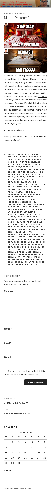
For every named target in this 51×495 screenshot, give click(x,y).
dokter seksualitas (20, 169)
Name (8, 329)
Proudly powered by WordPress (18, 488)
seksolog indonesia (20, 239)
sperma (30, 259)
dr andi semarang (28, 172)
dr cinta (31, 174)
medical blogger (30, 214)
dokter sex (39, 169)
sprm (11, 262)
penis (32, 219)
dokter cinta (16, 159)
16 (12, 452)
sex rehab (32, 249)
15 (6, 452)
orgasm (21, 217)
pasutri (23, 219)
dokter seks (23, 164)
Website (8, 357)
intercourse (15, 204)
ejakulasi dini (29, 182)
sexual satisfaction (20, 257)
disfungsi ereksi (18, 157)
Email (7, 343)
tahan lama (21, 264)
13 (38, 447)
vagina (34, 264)
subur (18, 262)
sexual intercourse (20, 252)
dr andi (12, 172)
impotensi (28, 197)
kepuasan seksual (18, 209)
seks (41, 237)
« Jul (6, 470)
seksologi (27, 242)
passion (12, 219)
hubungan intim (17, 194)
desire (35, 154)
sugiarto (29, 262)
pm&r (23, 222)
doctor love (36, 157)
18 (25, 452)
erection (40, 184)
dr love (20, 177)
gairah (20, 192)
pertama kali (30, 76)
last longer (15, 212)
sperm (37, 257)
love (26, 212)
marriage (13, 214)
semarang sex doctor (21, 247)
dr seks (20, 179)
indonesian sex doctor (21, 199)
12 (32, 447)
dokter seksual (30, 167)
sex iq (21, 249)
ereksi (12, 187)
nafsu (11, 217)
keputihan (36, 209)
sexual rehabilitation (29, 254)
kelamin (34, 207)
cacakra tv (23, 154)
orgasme (32, 217)
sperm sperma (16, 259)
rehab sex (24, 229)
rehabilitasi (26, 232)
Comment (9, 291)
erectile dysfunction (21, 184)
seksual (42, 96)
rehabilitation (28, 237)
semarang (38, 244)
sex (37, 247)
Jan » (11, 470)
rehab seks (27, 227)
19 (32, 452)
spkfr (38, 259)
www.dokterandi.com (14, 130)
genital (30, 192)
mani (33, 212)
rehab (30, 222)
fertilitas (14, 189)
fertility (27, 189)
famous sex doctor (28, 187)
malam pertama (34, 110)
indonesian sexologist (21, 202)
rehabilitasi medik (19, 234)
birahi (11, 154)
